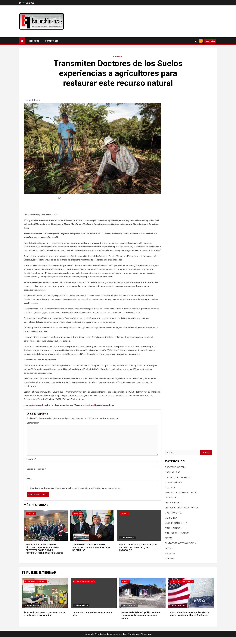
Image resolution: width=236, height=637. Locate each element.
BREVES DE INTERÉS (175, 467)
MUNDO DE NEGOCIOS (177, 533)
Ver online (210, 41)
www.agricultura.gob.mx (35, 404)
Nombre (31, 459)
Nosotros (34, 41)
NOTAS (168, 538)
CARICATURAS (172, 472)
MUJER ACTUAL (173, 528)
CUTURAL (170, 487)
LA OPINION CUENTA (176, 523)
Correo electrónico (36, 468)
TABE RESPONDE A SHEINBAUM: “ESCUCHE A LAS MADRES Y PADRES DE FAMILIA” (91, 547)
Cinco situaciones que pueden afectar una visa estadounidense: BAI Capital (190, 614)
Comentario (33, 422)
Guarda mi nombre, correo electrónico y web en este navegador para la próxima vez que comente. (75, 488)
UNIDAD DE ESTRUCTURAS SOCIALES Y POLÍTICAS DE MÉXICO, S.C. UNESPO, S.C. (138, 547)
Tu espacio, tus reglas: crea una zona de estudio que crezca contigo (45, 614)
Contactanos (51, 41)
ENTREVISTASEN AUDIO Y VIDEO (182, 507)
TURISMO (170, 558)
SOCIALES (170, 553)
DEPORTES (170, 497)
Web (29, 478)
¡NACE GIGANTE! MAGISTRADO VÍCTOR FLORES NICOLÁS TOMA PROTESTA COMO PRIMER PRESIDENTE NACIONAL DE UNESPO (44, 548)
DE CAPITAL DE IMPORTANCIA (181, 492)
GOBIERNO (117, 56)
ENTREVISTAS (172, 502)
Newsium (132, 634)
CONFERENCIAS (173, 482)
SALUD (168, 548)
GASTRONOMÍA (173, 512)
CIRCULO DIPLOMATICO (177, 477)
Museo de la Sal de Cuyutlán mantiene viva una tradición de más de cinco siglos (140, 615)
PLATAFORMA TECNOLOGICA (180, 543)
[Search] (195, 40)
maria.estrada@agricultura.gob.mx (97, 404)
